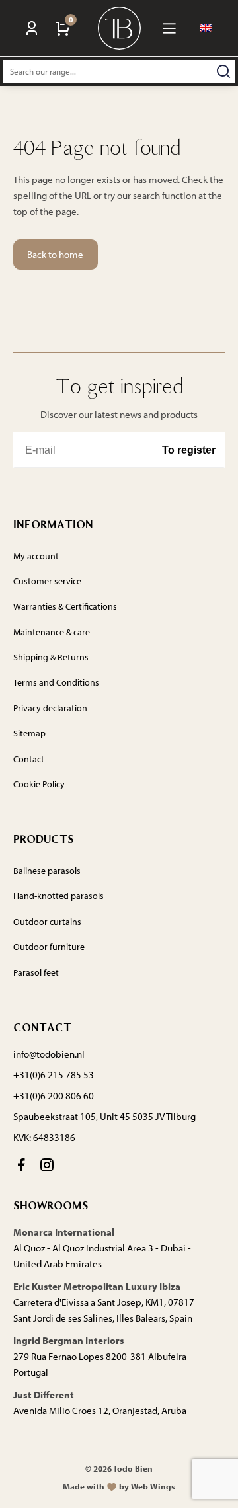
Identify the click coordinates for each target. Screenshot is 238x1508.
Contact (28, 759)
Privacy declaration (50, 708)
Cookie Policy (39, 784)
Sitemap (29, 733)
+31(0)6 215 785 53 (53, 1074)
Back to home (55, 254)
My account (36, 556)
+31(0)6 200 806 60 (53, 1096)
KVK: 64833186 (44, 1137)
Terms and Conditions (56, 682)
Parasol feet (36, 972)
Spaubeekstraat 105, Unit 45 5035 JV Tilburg (104, 1116)
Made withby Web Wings (119, 1486)
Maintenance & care (51, 632)
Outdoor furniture (49, 947)
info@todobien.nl (49, 1054)
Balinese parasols (47, 871)
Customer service (47, 581)
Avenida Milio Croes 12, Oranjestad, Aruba (99, 1410)
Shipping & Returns (51, 657)
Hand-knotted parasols (58, 896)
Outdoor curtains (47, 922)
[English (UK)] (206, 28)
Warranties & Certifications (65, 606)
